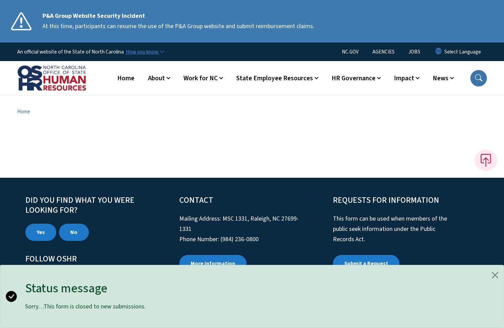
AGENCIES (383, 52)
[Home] (60, 70)
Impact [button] (404, 78)
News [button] (440, 78)
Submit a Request (366, 263)
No (73, 232)
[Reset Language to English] (438, 52)
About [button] (156, 78)
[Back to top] (486, 160)
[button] (478, 78)
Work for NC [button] (200, 78)
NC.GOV (350, 52)
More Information (213, 263)
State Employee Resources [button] (274, 78)
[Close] (495, 275)
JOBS (414, 52)
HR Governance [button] (353, 78)
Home (125, 78)
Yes (41, 232)
